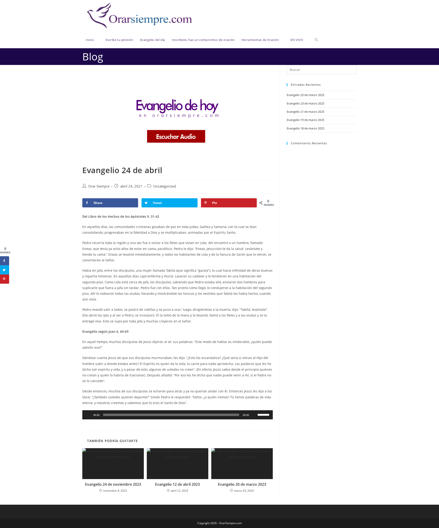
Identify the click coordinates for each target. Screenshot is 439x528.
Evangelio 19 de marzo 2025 (305, 120)
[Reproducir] (88, 415)
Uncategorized (164, 186)
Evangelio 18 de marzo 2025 (305, 128)
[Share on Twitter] (4, 270)
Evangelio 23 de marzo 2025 (305, 103)
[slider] (264, 414)
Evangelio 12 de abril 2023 (177, 484)
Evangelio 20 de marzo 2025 (305, 95)
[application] (177, 414)
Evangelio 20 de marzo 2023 (242, 484)
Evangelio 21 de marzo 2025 (305, 112)
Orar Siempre (99, 186)
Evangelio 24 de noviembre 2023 (113, 484)
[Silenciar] (254, 415)
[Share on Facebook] (4, 260)
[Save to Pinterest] (4, 279)
